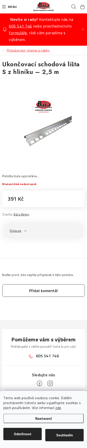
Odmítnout (22, 434)
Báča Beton (21, 214)
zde (58, 407)
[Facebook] (39, 383)
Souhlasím (64, 435)
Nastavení (43, 418)
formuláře (18, 33)
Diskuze (15, 230)
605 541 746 (20, 26)
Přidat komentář (43, 291)
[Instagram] (50, 383)
